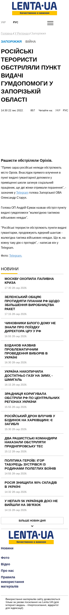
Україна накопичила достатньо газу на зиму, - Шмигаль (29, 375)
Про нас (7, 571)
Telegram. (15, 255)
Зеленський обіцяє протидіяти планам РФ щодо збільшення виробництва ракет (32, 303)
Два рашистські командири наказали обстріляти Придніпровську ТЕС (31, 442)
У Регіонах (22, 33)
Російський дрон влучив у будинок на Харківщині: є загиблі (30, 420)
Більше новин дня (32, 520)
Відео (5, 564)
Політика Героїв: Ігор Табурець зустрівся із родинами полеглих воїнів (30, 464)
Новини (7, 548)
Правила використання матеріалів (12, 581)
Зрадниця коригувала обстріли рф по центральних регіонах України (32, 398)
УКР (57, 110)
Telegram (22, 192)
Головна (6, 33)
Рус (15, 22)
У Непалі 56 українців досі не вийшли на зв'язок (31, 503)
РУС (65, 110)
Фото (5, 558)
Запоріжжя (38, 33)
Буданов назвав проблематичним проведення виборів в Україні (26, 351)
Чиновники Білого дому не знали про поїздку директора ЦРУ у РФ (30, 327)
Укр (3, 22)
